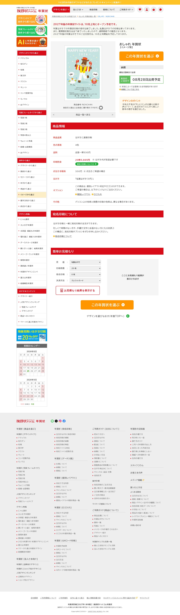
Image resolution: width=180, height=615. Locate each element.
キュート (23, 87)
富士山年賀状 (25, 278)
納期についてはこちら (130, 89)
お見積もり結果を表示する (79, 290)
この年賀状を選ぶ (140, 56)
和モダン (24, 64)
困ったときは (136, 487)
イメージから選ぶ (27, 195)
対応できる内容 (62, 483)
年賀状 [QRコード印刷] (65, 541)
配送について (99, 444)
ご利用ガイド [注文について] (105, 429)
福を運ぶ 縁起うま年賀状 (31, 237)
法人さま (77, 10)
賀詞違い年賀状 (26, 266)
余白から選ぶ (25, 206)
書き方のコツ (137, 441)
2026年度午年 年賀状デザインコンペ (33, 541)
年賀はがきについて (102, 519)
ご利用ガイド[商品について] (105, 510)
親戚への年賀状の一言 (141, 455)
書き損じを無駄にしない (141, 451)
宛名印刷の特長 (62, 444)
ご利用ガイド (125, 10)
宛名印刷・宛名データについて (144, 506)
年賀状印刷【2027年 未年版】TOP (64, 16)
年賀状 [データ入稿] (64, 459)
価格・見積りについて (140, 499)
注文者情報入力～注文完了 (105, 491)
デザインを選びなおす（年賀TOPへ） (105, 316)
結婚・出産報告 (26, 147)
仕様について (61, 464)
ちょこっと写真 (26, 141)
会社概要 (34, 598)
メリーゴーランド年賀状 (29, 254)
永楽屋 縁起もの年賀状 (30, 231)
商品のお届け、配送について (143, 513)
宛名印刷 (93, 10)
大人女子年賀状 (26, 225)
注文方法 (59, 560)
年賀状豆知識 (137, 520)
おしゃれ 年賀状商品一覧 (87, 16)
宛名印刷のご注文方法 (103, 485)
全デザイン (24, 105)
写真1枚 (23, 118)
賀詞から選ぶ (25, 171)
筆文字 (23, 75)
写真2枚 (23, 123)
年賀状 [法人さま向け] (27, 559)
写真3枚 (23, 129)
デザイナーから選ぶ (28, 165)
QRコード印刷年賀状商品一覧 (68, 570)
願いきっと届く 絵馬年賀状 (31, 248)
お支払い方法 (99, 455)
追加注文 (97, 475)
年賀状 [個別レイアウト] (65, 478)
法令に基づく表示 (77, 598)
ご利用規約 (63, 598)
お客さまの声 (136, 473)
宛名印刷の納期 (62, 441)
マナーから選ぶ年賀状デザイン (32, 322)
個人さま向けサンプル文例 (104, 545)
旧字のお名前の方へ (102, 498)
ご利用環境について (48, 598)
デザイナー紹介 (26, 296)
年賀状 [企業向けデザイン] (27, 564)
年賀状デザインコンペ (29, 272)
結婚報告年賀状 (26, 283)
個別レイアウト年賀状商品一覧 (68, 500)
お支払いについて (139, 509)
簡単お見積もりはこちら (86, 164)
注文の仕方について (140, 496)
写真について (99, 526)
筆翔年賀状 (25, 260)
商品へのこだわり (27, 316)
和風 (22, 70)
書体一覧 (97, 522)
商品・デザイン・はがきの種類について (146, 502)
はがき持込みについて (103, 468)
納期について (61, 467)
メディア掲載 (136, 480)
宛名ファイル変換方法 (64, 451)
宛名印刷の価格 (62, 438)
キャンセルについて (64, 490)
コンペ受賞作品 (26, 93)
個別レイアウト (83, 194)
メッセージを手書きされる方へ (106, 529)
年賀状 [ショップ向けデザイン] (29, 569)
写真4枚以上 (25, 135)
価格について (109, 10)
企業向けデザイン (25, 577)
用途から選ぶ (25, 189)
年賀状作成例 (61, 546)
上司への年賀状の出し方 (141, 444)
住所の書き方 (137, 458)
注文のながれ (61, 493)
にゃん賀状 (24, 219)
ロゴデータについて (64, 530)
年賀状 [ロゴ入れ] (63, 508)
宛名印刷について (63, 236)
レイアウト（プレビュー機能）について (145, 516)
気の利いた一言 (138, 438)
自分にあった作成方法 (141, 448)
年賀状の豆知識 (137, 429)
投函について (99, 448)
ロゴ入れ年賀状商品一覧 (66, 533)
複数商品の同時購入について (105, 465)
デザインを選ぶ (60, 10)
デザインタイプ (27, 311)
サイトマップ (144, 598)
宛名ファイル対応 (63, 448)
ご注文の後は (99, 495)
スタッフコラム (137, 465)
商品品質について (101, 515)
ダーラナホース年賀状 (29, 242)
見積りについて (100, 462)
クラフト (23, 81)
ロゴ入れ (98, 194)
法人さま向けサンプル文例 (104, 549)
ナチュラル (24, 58)
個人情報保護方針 (94, 598)
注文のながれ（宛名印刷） (66, 434)
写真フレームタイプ (29, 307)
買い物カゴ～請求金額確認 (104, 488)
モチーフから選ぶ (27, 177)
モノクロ (23, 99)
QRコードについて (63, 549)
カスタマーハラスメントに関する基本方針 (119, 598)
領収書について (100, 458)
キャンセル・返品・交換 (102, 472)
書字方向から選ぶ (27, 200)
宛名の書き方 (137, 434)
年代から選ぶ (25, 183)
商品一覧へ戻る (83, 115)
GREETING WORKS (95, 611)
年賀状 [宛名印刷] (63, 429)
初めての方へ (99, 434)
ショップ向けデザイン (26, 580)
